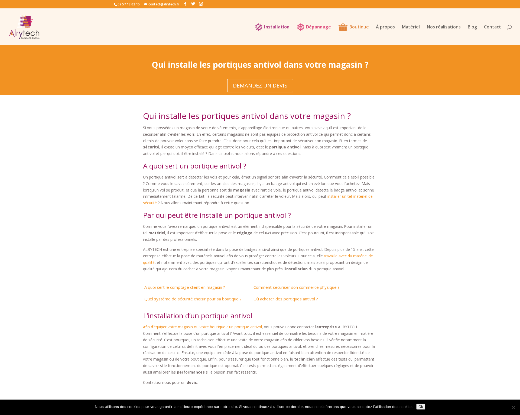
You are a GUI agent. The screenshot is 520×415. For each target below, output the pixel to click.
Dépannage (318, 27)
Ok (420, 406)
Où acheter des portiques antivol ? (285, 298)
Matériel (411, 27)
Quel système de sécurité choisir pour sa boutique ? (193, 298)
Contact (492, 27)
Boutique (359, 27)
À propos (385, 27)
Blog (472, 27)
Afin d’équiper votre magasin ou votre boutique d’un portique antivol (202, 326)
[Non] (513, 407)
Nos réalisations (444, 27)
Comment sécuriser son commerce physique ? (296, 287)
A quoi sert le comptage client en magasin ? (184, 287)
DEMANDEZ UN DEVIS (260, 85)
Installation (277, 27)
